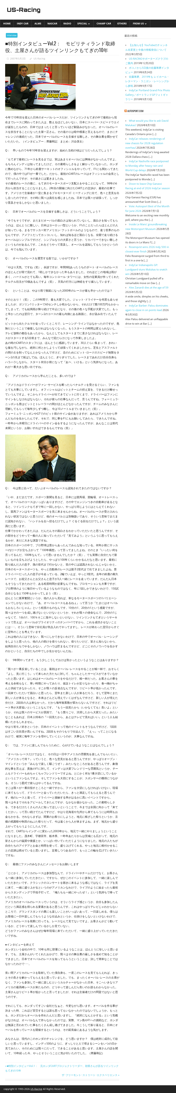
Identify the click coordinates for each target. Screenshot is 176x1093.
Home (7, 23)
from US (138, 23)
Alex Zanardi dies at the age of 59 (148, 287)
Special (82, 23)
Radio (67, 23)
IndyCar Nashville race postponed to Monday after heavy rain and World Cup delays (147, 165)
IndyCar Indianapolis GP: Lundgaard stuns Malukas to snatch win (146, 269)
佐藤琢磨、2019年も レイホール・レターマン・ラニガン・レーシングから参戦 (147, 81)
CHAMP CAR (104, 23)
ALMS (38, 23)
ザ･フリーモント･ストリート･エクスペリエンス (89, 1075)
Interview (11, 35)
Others (122, 23)
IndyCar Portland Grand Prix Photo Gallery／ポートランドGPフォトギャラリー (147, 94)
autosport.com (135, 111)
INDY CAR (22, 23)
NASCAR (52, 23)
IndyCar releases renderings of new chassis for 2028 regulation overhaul (145, 143)
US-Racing (24, 9)
